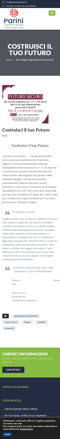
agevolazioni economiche (26, 316)
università (9, 328)
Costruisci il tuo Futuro (26, 129)
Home (9, 59)
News (5, 135)
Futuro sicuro (11, 322)
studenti (42, 322)
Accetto (7, 434)
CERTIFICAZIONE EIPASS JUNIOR (21, 409)
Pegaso (27, 322)
